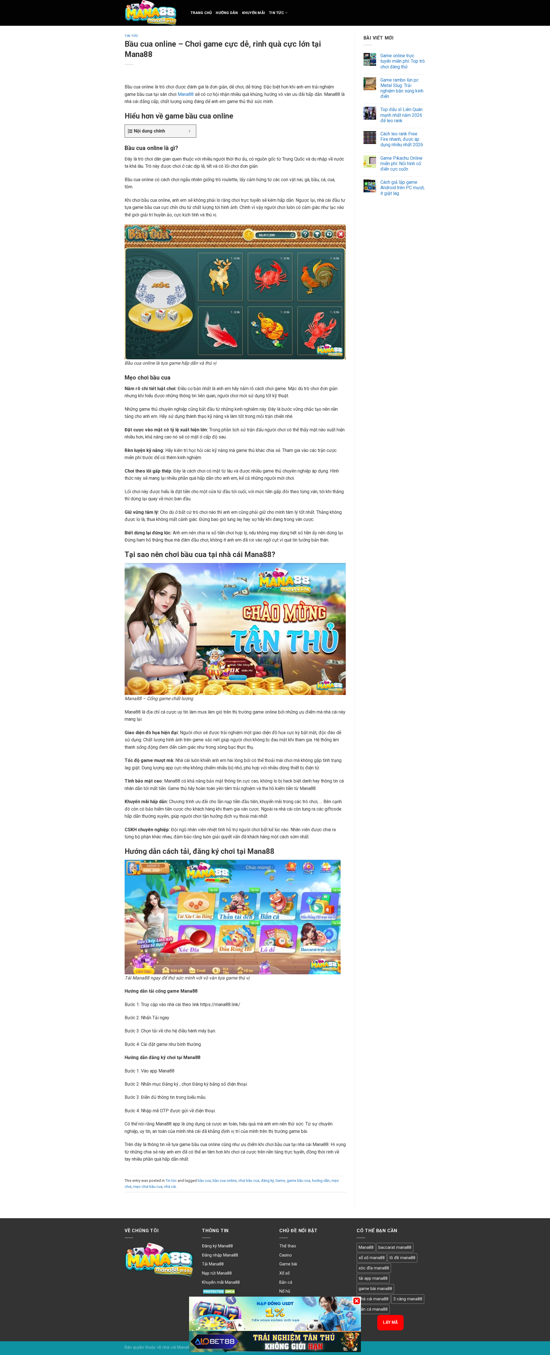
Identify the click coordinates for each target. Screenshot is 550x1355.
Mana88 (186, 94)
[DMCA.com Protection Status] (219, 1291)
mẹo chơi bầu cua (147, 1186)
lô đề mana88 (402, 1257)
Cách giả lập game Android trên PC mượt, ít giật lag (402, 187)
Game (280, 1180)
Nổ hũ (284, 1291)
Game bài (288, 1264)
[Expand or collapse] (189, 131)
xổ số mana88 (372, 1257)
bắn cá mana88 (373, 1309)
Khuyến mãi (253, 13)
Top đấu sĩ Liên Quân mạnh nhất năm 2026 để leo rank (401, 115)
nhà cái (170, 1186)
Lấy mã (390, 1322)
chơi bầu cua (248, 1180)
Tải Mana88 (213, 1264)
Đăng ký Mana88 (217, 1246)
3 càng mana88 (407, 1299)
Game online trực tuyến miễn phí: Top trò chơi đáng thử (402, 61)
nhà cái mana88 (373, 1299)
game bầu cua (298, 1180)
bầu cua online (225, 1180)
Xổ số (284, 1273)
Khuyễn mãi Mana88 (221, 1282)
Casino (285, 1255)
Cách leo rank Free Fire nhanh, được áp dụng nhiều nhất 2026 (401, 139)
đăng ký (267, 1180)
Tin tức (276, 13)
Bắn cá (285, 1282)
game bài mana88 (375, 1288)
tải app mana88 (373, 1278)
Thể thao (287, 1246)
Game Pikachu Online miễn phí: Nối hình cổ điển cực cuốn (401, 163)
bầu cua (204, 1180)
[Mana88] (153, 13)
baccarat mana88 (394, 1247)
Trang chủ (201, 13)
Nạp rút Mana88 (217, 1273)
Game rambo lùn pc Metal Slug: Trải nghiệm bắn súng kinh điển (401, 88)
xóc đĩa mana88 (374, 1268)
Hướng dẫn (227, 13)
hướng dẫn (321, 1180)
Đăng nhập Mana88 (220, 1255)
